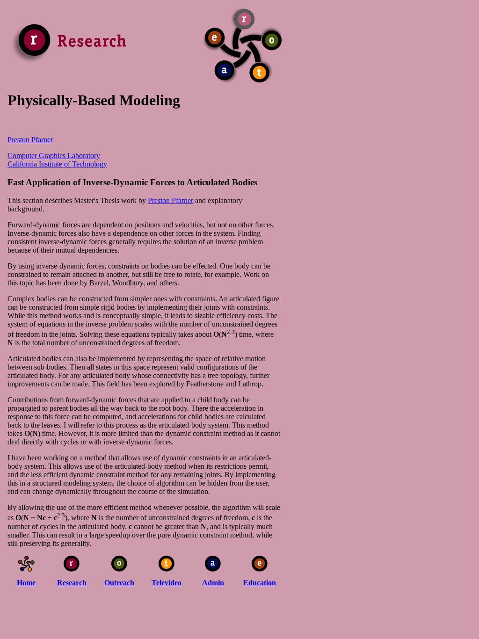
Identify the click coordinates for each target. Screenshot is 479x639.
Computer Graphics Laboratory (53, 156)
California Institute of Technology (57, 164)
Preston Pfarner (30, 140)
